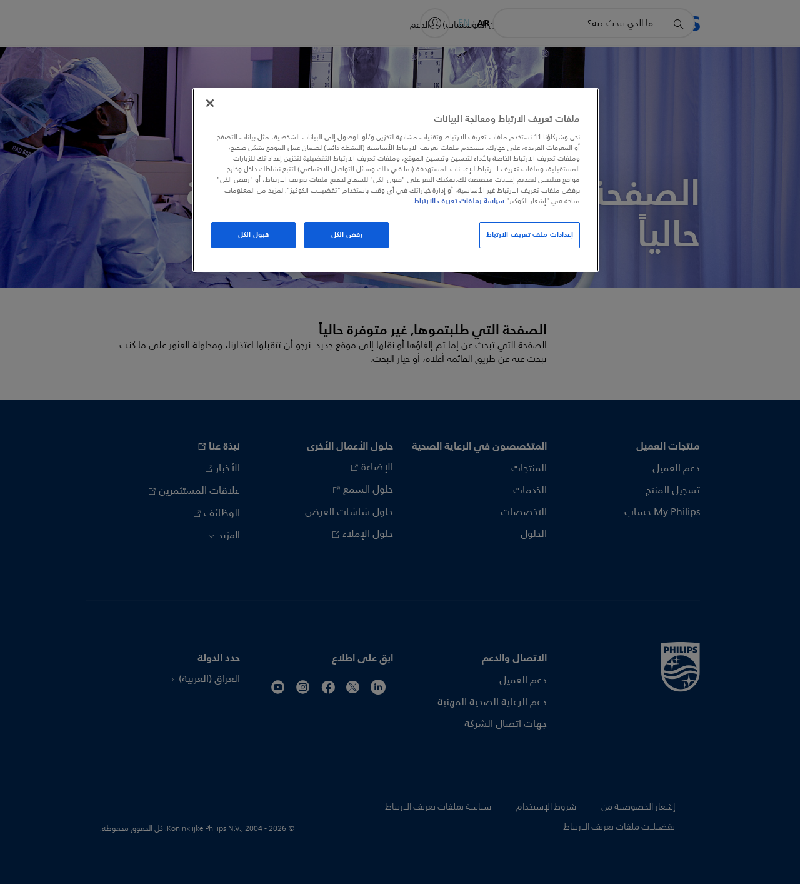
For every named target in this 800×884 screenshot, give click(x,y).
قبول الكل (253, 234)
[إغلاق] (210, 103)
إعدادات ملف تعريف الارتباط (529, 234)
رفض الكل (346, 234)
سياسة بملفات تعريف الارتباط (459, 200)
